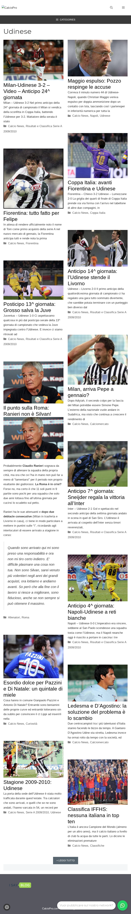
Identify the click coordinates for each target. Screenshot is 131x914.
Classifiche (97, 845)
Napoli (94, 115)
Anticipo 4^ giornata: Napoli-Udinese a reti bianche (92, 612)
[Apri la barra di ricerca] (111, 7)
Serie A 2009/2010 (37, 812)
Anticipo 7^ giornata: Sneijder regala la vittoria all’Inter (96, 497)
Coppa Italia (97, 212)
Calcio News (16, 126)
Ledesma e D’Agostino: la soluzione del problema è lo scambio (97, 712)
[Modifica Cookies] (6, 907)
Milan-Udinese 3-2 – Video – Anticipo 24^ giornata (26, 91)
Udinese (105, 115)
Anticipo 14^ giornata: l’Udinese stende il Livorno (92, 277)
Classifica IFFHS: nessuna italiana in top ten (93, 815)
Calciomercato (99, 424)
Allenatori (14, 617)
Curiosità (31, 723)
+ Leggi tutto (65, 860)
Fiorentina (32, 243)
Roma (25, 617)
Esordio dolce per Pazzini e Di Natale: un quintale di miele (33, 689)
